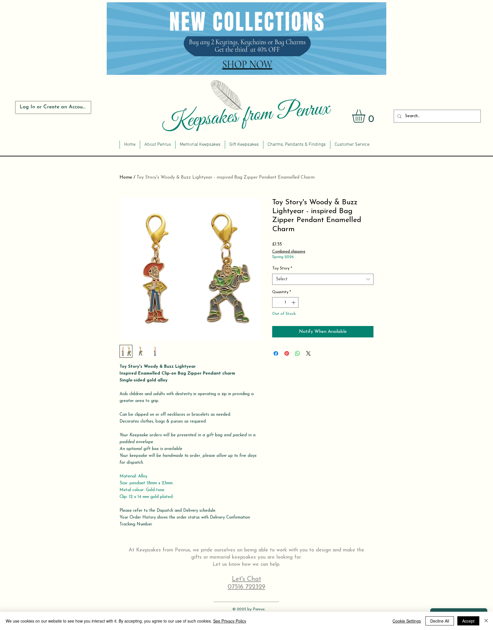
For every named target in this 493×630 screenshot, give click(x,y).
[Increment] (294, 302)
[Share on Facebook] (275, 353)
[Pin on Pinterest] (286, 353)
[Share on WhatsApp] (297, 353)
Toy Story (282, 268)
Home (126, 177)
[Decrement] (276, 302)
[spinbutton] (285, 302)
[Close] (486, 620)
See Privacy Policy (229, 621)
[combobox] (322, 279)
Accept (468, 621)
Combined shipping (288, 251)
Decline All (439, 621)
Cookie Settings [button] (407, 621)
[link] (366, 116)
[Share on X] (308, 353)
